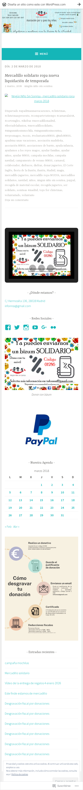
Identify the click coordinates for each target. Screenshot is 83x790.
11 (73, 492)
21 (31, 507)
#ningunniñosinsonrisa (47, 130)
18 (73, 500)
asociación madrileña (50, 140)
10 (62, 492)
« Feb (8, 526)
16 (51, 500)
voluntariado (12, 195)
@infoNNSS (63, 135)
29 (41, 515)
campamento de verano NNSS (34, 160)
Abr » (16, 526)
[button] (32, 268)
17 (62, 500)
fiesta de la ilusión (25, 170)
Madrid (51, 170)
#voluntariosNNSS (43, 135)
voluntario (28, 195)
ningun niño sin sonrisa (51, 180)
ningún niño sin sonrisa (38, 86)
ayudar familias (50, 150)
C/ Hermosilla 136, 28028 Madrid (25, 301)
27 (20, 515)
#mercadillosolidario (40, 125)
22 (41, 507)
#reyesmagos (13, 135)
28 (31, 515)
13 (20, 500)
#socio (26, 135)
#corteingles (12, 120)
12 (10, 500)
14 (31, 500)
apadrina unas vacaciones (20, 140)
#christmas (58, 111)
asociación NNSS (15, 145)
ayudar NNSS (21, 155)
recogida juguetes (51, 185)
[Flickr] (54, 327)
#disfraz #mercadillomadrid (38, 120)
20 (20, 507)
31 (62, 515)
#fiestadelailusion (15, 125)
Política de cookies (19, 774)
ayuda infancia (64, 145)
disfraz (38, 165)
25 (73, 507)
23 (51, 507)
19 (10, 507)
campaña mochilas (42, 155)
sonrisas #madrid (27, 190)
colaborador (12, 165)
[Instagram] (26, 327)
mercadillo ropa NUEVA (44, 175)
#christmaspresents (17, 115)
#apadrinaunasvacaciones (34, 111)
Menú (44, 54)
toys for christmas (50, 190)
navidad (22, 180)
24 (62, 507)
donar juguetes (53, 165)
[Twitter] (17, 327)
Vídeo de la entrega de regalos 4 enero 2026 (33, 683)
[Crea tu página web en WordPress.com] (41, 4)
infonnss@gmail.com (18, 306)
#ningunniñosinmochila (19, 130)
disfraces (26, 165)
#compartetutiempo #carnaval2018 (52, 115)
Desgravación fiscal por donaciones (27, 703)
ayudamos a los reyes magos (22, 150)
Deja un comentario (17, 200)
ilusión (41, 170)
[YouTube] (36, 327)
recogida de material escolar (22, 185)
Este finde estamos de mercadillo (26, 693)
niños (32, 180)
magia (60, 170)
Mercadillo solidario (17, 673)
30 (51, 515)
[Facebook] (8, 327)
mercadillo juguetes (17, 175)
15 (41, 500)
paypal (71, 180)
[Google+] (45, 327)
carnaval (59, 160)
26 (10, 515)
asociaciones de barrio (40, 145)
